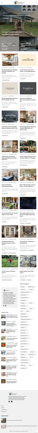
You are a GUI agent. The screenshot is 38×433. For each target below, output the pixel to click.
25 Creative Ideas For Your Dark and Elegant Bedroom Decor (27, 214)
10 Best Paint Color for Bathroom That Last (10, 354)
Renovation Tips (32, 354)
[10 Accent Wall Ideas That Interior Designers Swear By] (3, 316)
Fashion (31, 308)
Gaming (28, 311)
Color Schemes (4, 49)
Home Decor (22, 223)
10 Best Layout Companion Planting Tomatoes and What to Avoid (11, 346)
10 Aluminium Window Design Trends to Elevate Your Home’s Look (11, 324)
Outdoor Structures (23, 165)
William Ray (9, 365)
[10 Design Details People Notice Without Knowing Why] (3, 374)
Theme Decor (23, 365)
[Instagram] (6, 306)
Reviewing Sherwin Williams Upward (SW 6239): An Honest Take (28, 128)
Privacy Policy (3, 411)
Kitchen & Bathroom (25, 343)
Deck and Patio (24, 300)
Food (22, 311)
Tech (31, 357)
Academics (23, 286)
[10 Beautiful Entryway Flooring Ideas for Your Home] (3, 331)
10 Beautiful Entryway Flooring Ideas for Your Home (10, 331)
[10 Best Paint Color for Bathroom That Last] (3, 352)
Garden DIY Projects (5, 34)
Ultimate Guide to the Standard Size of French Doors (8, 243)
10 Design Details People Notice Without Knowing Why (11, 375)
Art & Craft (31, 289)
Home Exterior (5, 18)
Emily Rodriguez (10, 336)
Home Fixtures (4, 166)
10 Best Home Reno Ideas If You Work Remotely (12, 339)
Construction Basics (25, 297)
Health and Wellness (25, 324)
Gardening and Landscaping (14, 34)
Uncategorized (24, 368)
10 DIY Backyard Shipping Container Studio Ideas (11, 382)
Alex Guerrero (9, 350)
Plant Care (32, 351)
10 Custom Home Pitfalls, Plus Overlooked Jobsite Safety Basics (11, 367)
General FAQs (24, 322)
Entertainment (24, 305)
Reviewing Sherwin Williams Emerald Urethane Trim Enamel (10, 71)
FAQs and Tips (24, 308)
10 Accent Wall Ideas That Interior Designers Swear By (12, 317)
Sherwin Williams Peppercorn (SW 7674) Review (27, 45)
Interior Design (30, 250)
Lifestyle (23, 346)
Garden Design (24, 313)
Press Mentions (4, 409)
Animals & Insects (31, 286)
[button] (1, 2)
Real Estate (23, 354)
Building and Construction (26, 292)
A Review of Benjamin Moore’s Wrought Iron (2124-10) (28, 100)
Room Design (28, 223)
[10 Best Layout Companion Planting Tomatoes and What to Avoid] (3, 345)
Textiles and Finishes (5, 80)
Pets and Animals (24, 351)
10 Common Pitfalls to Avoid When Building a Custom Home (12, 360)
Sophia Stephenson (10, 342)
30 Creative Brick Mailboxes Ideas (12, 32)
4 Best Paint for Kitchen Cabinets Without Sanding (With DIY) (9, 158)
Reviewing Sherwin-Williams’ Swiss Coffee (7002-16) (8, 45)
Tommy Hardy (9, 357)
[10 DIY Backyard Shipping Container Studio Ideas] (3, 381)
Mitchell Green (9, 329)
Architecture (23, 289)
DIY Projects (4, 221)
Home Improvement (23, 250)
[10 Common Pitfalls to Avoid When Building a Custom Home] (3, 359)
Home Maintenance (25, 338)
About (2, 405)
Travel (30, 365)
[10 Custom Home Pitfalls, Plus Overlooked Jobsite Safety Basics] (3, 367)
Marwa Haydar (9, 314)
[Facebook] (4, 306)
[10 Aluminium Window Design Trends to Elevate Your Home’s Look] (3, 323)
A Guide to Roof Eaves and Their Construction (16, 15)
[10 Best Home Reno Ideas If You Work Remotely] (3, 338)
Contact (2, 407)
